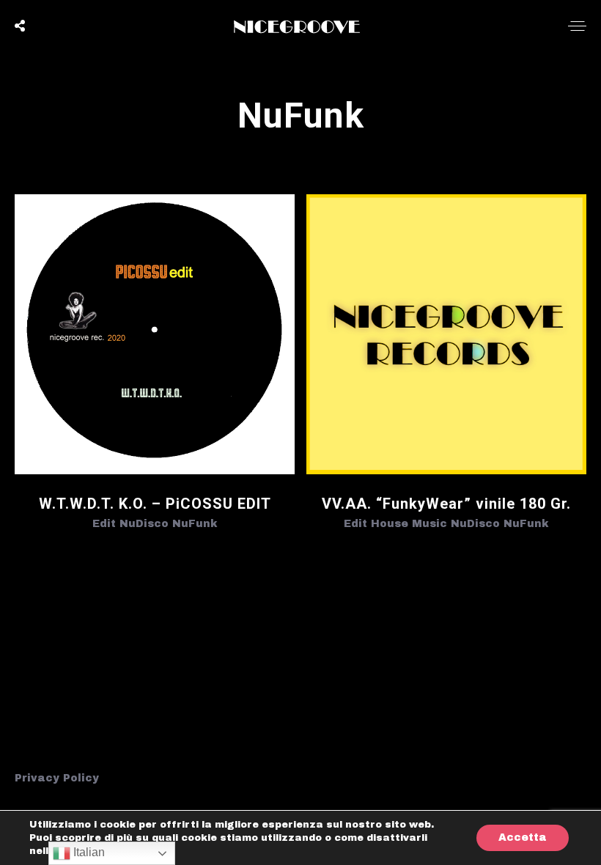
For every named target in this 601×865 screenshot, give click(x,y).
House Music (409, 523)
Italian (87, 852)
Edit (104, 523)
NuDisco (144, 523)
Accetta (522, 837)
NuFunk (195, 523)
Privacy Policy (57, 778)
